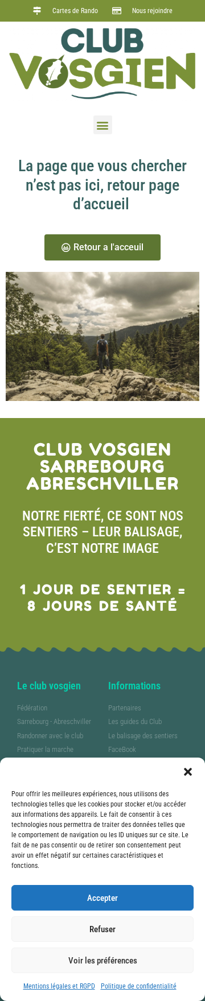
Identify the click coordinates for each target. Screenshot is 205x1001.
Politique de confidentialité (139, 986)
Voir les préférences (102, 961)
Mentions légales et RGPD (59, 986)
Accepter (102, 898)
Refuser (102, 929)
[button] (188, 771)
